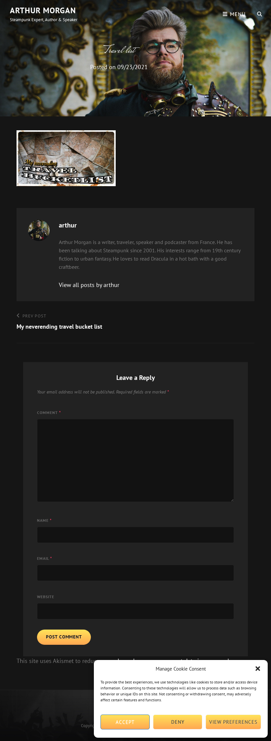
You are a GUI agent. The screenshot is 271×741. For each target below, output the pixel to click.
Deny (177, 722)
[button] (257, 668)
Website (45, 596)
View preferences (233, 722)
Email (44, 558)
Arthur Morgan (43, 10)
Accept (125, 722)
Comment (49, 412)
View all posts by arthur (89, 285)
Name (44, 520)
